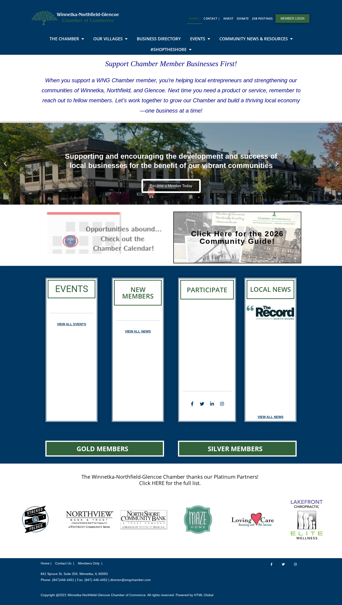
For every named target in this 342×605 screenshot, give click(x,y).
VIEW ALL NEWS (138, 331)
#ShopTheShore (169, 49)
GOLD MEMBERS (102, 448)
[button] (5, 164)
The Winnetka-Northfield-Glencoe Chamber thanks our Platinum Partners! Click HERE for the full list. (169, 479)
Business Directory (159, 38)
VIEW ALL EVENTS (71, 324)
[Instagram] (222, 403)
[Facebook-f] (192, 403)
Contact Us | (64, 563)
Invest (228, 19)
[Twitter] (202, 403)
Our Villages (108, 38)
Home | (194, 19)
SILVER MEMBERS (235, 448)
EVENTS (71, 289)
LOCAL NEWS (270, 289)
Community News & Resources (253, 38)
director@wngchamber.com (130, 580)
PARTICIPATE (207, 289)
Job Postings (262, 19)
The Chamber (64, 38)
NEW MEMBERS (138, 292)
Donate (243, 19)
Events (197, 38)
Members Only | (90, 563)
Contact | (212, 19)
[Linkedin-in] (212, 403)
